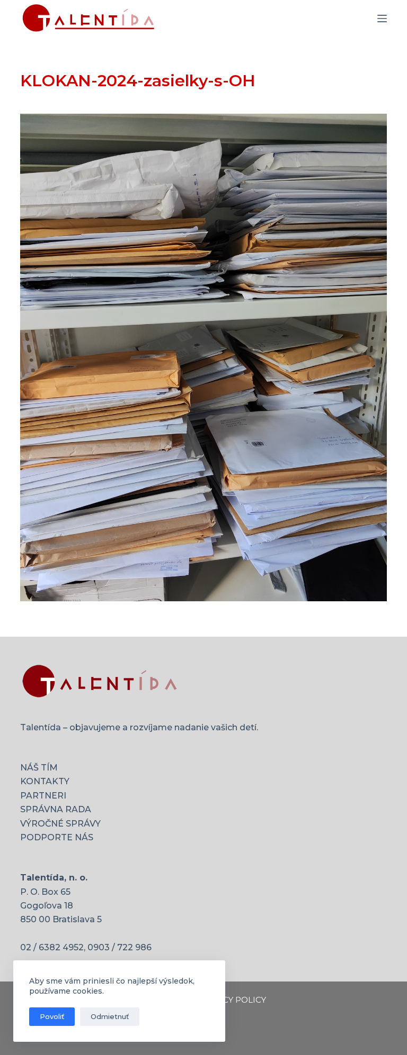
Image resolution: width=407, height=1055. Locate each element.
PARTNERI (43, 796)
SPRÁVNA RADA (55, 809)
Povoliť (52, 1016)
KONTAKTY (44, 781)
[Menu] (382, 18)
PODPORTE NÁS (56, 837)
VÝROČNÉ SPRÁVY (60, 824)
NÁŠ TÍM (39, 768)
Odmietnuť (110, 1016)
